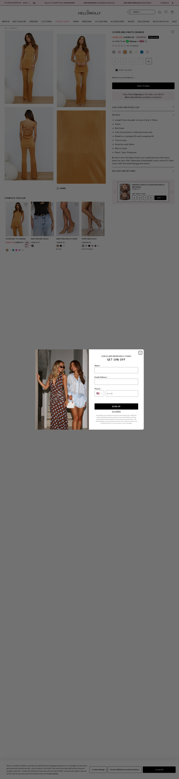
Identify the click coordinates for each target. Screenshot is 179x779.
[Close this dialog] (140, 352)
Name (98, 365)
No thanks (116, 411)
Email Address (101, 377)
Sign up (116, 406)
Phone (98, 388)
